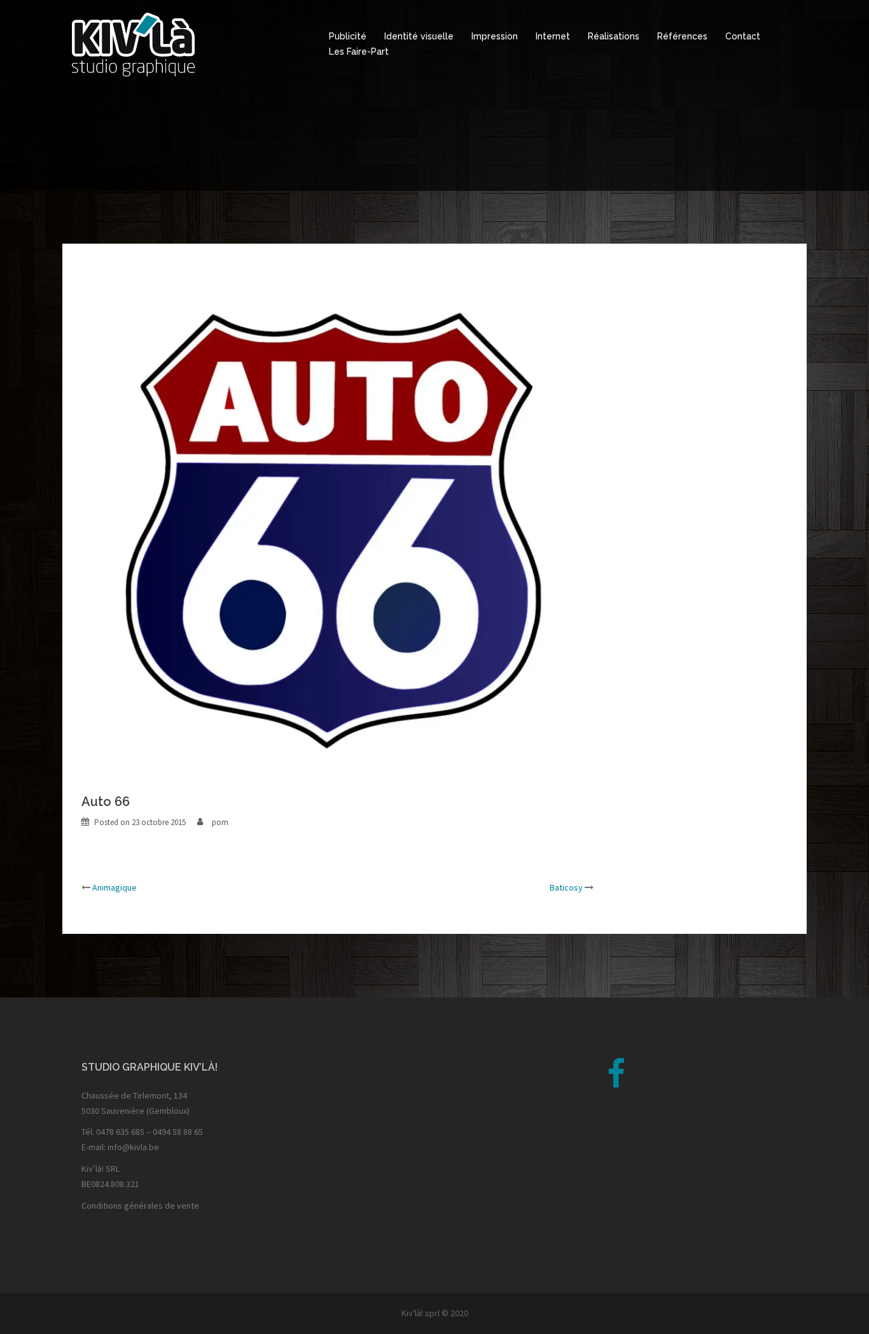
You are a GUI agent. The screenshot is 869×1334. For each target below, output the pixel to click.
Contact (742, 36)
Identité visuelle (419, 36)
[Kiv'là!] (133, 43)
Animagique (114, 887)
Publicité (347, 36)
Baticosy (566, 887)
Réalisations (613, 36)
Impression (494, 36)
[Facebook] (616, 1082)
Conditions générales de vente (140, 1205)
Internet (553, 36)
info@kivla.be (133, 1147)
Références (682, 36)
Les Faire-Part (359, 51)
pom (220, 822)
